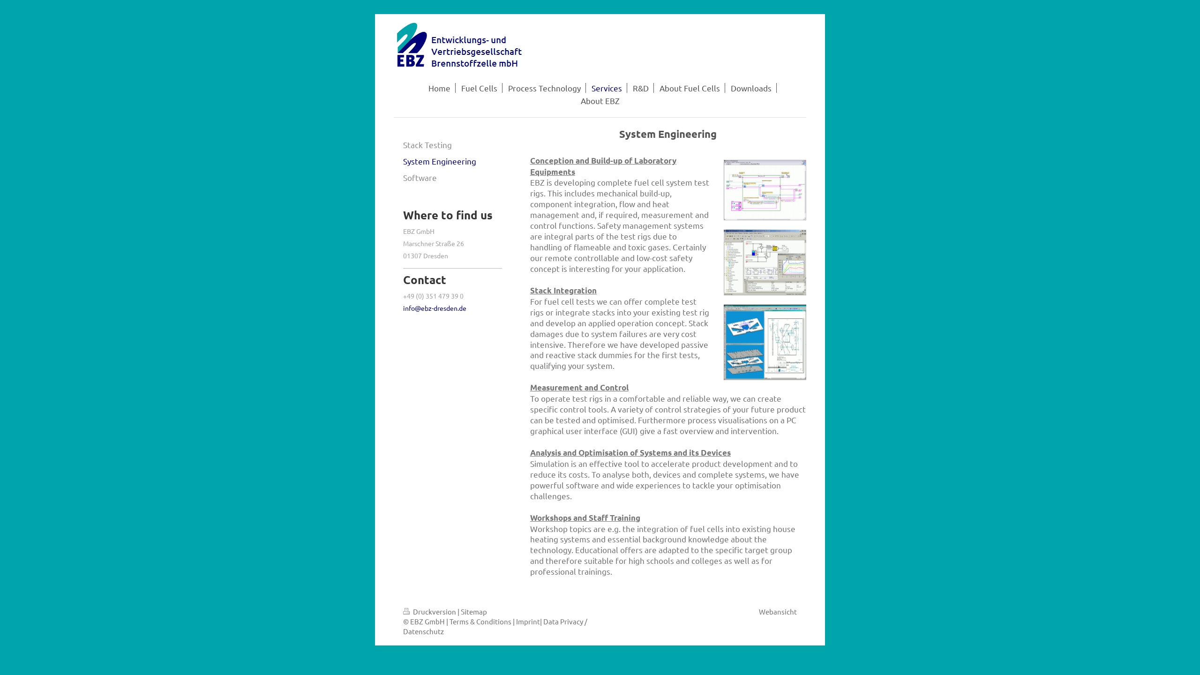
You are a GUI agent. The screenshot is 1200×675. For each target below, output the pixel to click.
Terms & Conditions (480, 621)
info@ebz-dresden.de (434, 308)
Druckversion (435, 611)
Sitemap (474, 611)
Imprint (528, 621)
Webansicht (778, 611)
